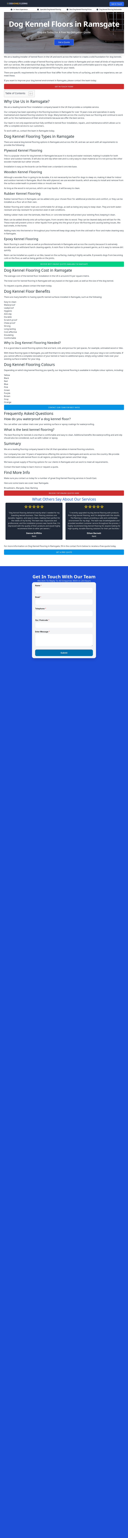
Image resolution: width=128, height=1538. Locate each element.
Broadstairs (9, 488)
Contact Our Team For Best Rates (64, 407)
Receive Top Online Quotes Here (64, 493)
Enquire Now (64, 560)
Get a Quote (64, 42)
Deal (27, 488)
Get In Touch (116, 4)
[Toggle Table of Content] (29, 94)
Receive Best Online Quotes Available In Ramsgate (64, 264)
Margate (20, 488)
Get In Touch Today (64, 86)
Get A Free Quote (64, 552)
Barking (34, 488)
